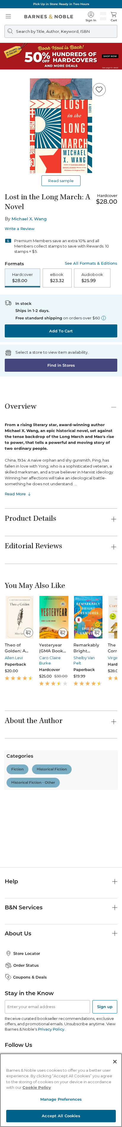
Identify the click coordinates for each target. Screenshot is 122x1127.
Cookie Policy (37, 1087)
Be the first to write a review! (61, 846)
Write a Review (20, 229)
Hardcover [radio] (22, 277)
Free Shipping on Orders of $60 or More (61, 4)
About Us (18, 985)
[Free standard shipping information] (103, 318)
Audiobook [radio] (92, 277)
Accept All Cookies (61, 1115)
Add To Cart (61, 331)
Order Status (26, 1017)
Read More (15, 493)
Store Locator (26, 1005)
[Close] (114, 1061)
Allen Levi (14, 657)
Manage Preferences (61, 1099)
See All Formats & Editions (91, 263)
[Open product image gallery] (61, 125)
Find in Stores (61, 365)
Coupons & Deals (30, 1029)
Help (11, 933)
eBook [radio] (57, 277)
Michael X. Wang (29, 218)
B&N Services (24, 959)
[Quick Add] (28, 632)
